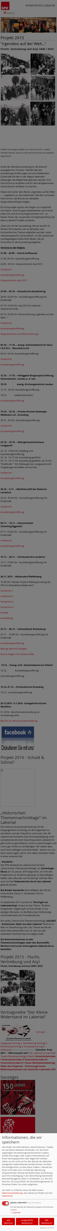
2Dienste (15, 1212)
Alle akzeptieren (46, 1221)
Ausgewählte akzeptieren (27, 1221)
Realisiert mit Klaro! (47, 1228)
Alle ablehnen (8, 1221)
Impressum (7, 1196)
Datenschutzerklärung (12, 1193)
